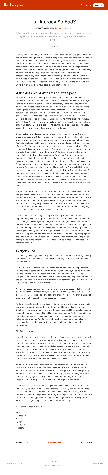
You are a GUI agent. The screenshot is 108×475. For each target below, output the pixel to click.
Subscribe (98, 5)
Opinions (57, 28)
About (47, 465)
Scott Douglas (44, 28)
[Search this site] (81, 5)
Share (53, 47)
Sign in (88, 5)
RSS (53, 465)
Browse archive (54, 443)
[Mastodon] (56, 461)
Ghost (102, 463)
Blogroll (60, 465)
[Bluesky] (52, 461)
